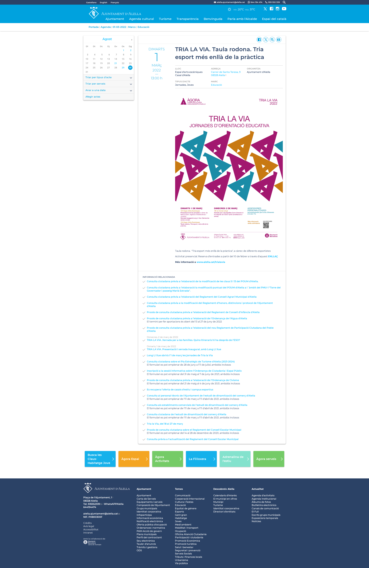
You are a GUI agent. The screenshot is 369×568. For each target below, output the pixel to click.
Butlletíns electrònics (264, 505)
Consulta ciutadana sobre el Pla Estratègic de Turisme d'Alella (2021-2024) (191, 361)
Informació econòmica (150, 518)
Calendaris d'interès (225, 495)
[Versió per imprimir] (278, 39)
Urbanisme (181, 560)
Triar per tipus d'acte (98, 77)
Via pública (181, 563)
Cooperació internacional (190, 498)
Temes (179, 489)
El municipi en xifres (225, 498)
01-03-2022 (119, 27)
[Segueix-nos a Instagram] (277, 9)
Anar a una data (95, 90)
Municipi (218, 502)
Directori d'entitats (224, 511)
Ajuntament (115, 19)
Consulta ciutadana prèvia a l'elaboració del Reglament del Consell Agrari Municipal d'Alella (202, 296)
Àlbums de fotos (261, 502)
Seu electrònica (146, 540)
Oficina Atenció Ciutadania (191, 534)
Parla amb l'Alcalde (242, 19)
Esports (179, 511)
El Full (255, 511)
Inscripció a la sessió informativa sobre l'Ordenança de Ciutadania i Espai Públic (194, 370)
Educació (143, 27)
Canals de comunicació (265, 508)
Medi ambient (183, 524)
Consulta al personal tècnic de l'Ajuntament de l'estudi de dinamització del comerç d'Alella (201, 395)
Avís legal (88, 526)
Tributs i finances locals (188, 557)
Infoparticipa (144, 515)
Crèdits (87, 523)
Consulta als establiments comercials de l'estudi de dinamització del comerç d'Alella (197, 405)
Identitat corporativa (149, 511)
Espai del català (274, 19)
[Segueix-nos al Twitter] (265, 9)
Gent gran (181, 515)
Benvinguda (213, 19)
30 (130, 67)
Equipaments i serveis (149, 502)
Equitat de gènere (185, 508)
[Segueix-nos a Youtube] (284, 9)
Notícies (256, 521)
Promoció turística (186, 544)
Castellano (91, 2)
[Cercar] (283, 2)
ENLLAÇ (273, 256)
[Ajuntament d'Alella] (106, 495)
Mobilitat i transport (186, 527)
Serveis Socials (183, 553)
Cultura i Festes (184, 502)
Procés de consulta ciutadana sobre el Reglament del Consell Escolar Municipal (194, 429)
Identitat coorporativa (226, 508)
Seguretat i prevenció (187, 550)
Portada (94, 27)
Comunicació (182, 495)
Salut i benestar (184, 547)
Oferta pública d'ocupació (152, 524)
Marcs (132, 27)
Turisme (165, 19)
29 (123, 67)
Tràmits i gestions (147, 547)
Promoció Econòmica (187, 540)
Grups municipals (147, 508)
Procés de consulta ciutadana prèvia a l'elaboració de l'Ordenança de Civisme (193, 380)
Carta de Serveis (146, 498)
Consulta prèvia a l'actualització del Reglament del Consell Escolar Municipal (193, 439)
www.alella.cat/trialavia (211, 262)
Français (115, 2)
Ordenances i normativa (151, 527)
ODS (139, 550)
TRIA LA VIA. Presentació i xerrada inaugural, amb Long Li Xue (184, 349)
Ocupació (180, 531)
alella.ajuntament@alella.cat (100, 513)
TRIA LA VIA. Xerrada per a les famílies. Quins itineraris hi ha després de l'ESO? (193, 340)
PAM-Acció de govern (149, 531)
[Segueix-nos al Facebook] (271, 9)
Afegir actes (92, 96)
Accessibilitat (90, 529)
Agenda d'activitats (263, 495)
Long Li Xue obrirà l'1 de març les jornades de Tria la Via (180, 355)
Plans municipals (147, 534)
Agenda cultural (141, 19)
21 (115, 63)
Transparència (188, 19)
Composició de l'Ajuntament (153, 505)
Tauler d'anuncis (146, 544)
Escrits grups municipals (266, 515)
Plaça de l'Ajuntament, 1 (97, 497)
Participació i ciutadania (189, 537)
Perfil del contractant (149, 537)
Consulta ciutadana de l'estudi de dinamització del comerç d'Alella (186, 414)
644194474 (89, 507)
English (103, 2)
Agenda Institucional (264, 498)
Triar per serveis (95, 83)
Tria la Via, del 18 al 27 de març (165, 423)
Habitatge (181, 518)
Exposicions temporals (265, 518)
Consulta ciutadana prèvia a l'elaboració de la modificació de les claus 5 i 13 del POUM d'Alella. (202, 281)
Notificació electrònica (150, 521)
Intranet (88, 532)
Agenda (106, 27)
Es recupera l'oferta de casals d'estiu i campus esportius (180, 389)
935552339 (94, 504)
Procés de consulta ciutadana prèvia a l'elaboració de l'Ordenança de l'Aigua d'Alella (197, 318)
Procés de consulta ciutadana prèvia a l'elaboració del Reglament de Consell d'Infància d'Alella (203, 312)
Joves (178, 521)
